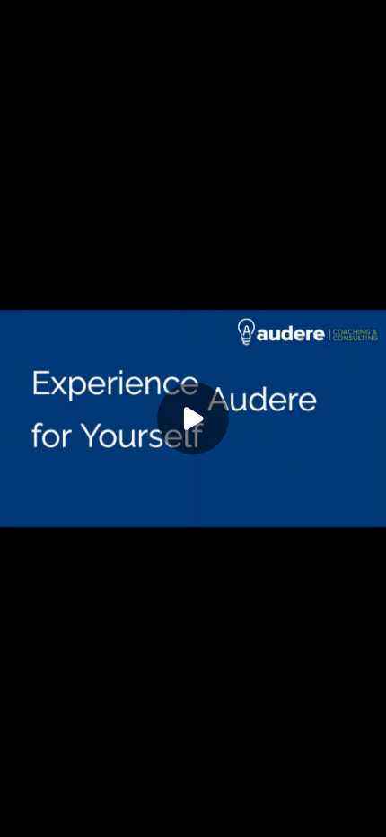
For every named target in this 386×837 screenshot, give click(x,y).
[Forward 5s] (104, 819)
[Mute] (132, 819)
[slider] (193, 799)
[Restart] (18, 819)
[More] (340, 819)
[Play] (75, 819)
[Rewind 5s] (46, 819)
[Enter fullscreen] (368, 819)
